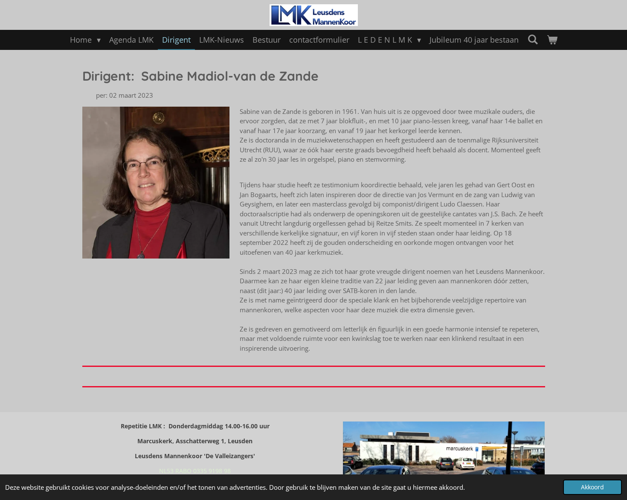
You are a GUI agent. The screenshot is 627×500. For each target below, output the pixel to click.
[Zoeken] (532, 39)
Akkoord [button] (592, 487)
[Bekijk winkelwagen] (551, 40)
